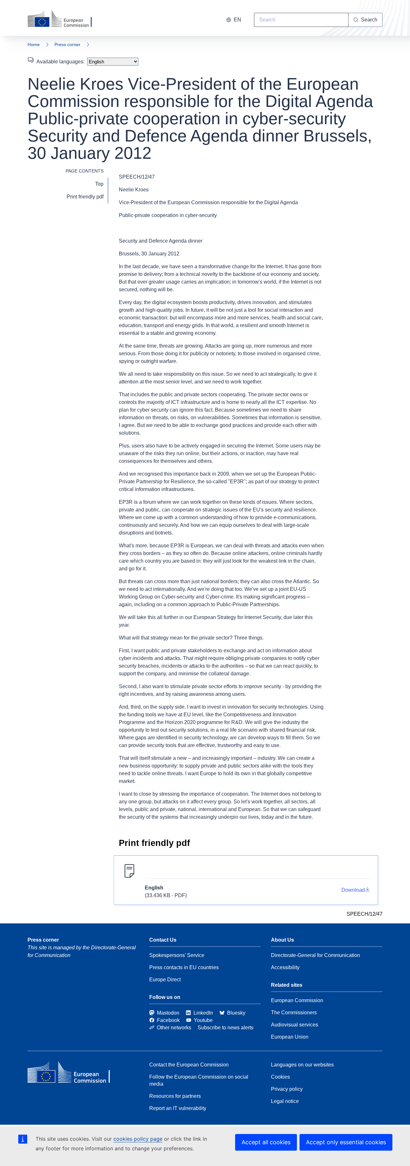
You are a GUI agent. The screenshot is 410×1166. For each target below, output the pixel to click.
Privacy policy (287, 1089)
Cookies (280, 1077)
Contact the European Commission (189, 1064)
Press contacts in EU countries (184, 967)
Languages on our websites (302, 1064)
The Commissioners (294, 1012)
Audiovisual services (294, 1024)
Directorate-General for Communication (315, 955)
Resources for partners (175, 1096)
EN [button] (237, 19)
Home (34, 44)
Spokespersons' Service (176, 955)
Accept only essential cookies (346, 1142)
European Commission (297, 1000)
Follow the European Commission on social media (198, 1080)
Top (99, 184)
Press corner (67, 44)
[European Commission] (64, 19)
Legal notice (285, 1101)
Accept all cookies (266, 1142)
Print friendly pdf (85, 196)
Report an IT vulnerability (177, 1108)
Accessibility (285, 967)
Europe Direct (165, 979)
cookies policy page (137, 1139)
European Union (289, 1037)
